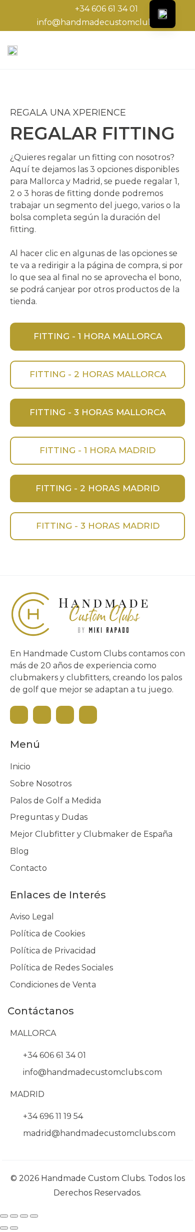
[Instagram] (65, 715)
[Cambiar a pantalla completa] (14, 1215)
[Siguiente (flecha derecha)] (14, 1227)
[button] (147, 50)
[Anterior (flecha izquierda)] (4, 1227)
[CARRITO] (174, 49)
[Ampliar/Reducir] (4, 1215)
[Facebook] (42, 715)
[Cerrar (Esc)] (34, 1215)
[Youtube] (19, 715)
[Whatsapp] (88, 715)
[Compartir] (24, 1215)
